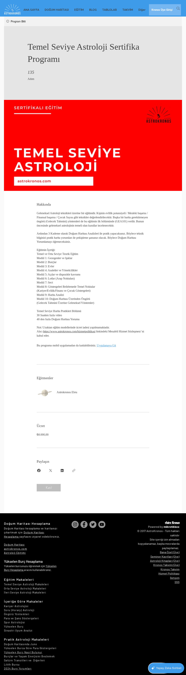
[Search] (178, 8)
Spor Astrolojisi (14, 622)
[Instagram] (75, 524)
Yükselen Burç (13, 626)
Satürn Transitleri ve (18, 660)
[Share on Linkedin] (62, 470)
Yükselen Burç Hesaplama (23, 561)
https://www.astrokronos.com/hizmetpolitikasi (69, 331)
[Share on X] (50, 470)
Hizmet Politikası (168, 573)
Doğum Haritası (14, 544)
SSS (177, 582)
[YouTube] (101, 524)
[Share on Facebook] (39, 470)
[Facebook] (84, 524)
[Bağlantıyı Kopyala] (74, 470)
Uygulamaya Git (106, 345)
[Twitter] (92, 524)
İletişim (174, 577)
